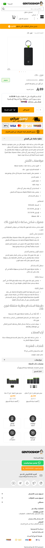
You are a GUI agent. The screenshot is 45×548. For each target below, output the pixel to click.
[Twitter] (34, 483)
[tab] (22, 138)
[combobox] (22, 9)
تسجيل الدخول (23, 18)
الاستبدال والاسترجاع (36, 519)
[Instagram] (41, 483)
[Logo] (33, 454)
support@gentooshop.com (28, 476)
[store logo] (33, 3)
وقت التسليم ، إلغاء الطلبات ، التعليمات (31, 513)
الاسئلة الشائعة (37, 532)
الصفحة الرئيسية (39, 33)
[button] (9, 4)
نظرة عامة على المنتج (33, 139)
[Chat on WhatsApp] (33, 465)
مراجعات (38, 360)
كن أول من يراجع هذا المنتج (34, 84)
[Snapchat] (27, 483)
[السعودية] (4, 4)
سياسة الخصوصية (37, 529)
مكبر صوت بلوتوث (37, 355)
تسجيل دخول (28, 12)
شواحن (14, 227)
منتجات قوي (9, 294)
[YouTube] (13, 483)
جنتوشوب (9, 144)
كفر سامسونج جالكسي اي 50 (33, 351)
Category (42, 16)
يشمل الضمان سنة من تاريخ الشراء (32, 524)
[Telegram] (20, 483)
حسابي (34, 15)
